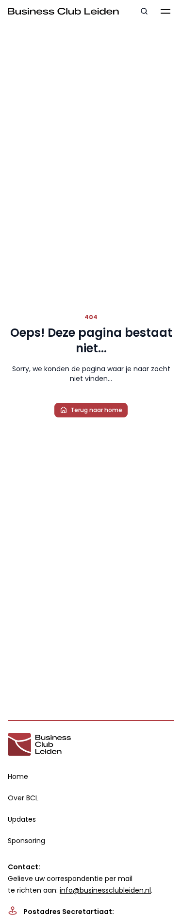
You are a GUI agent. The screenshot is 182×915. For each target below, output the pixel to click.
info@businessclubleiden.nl (105, 890)
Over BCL (23, 798)
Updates (22, 819)
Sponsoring (26, 841)
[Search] (144, 11)
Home (18, 776)
